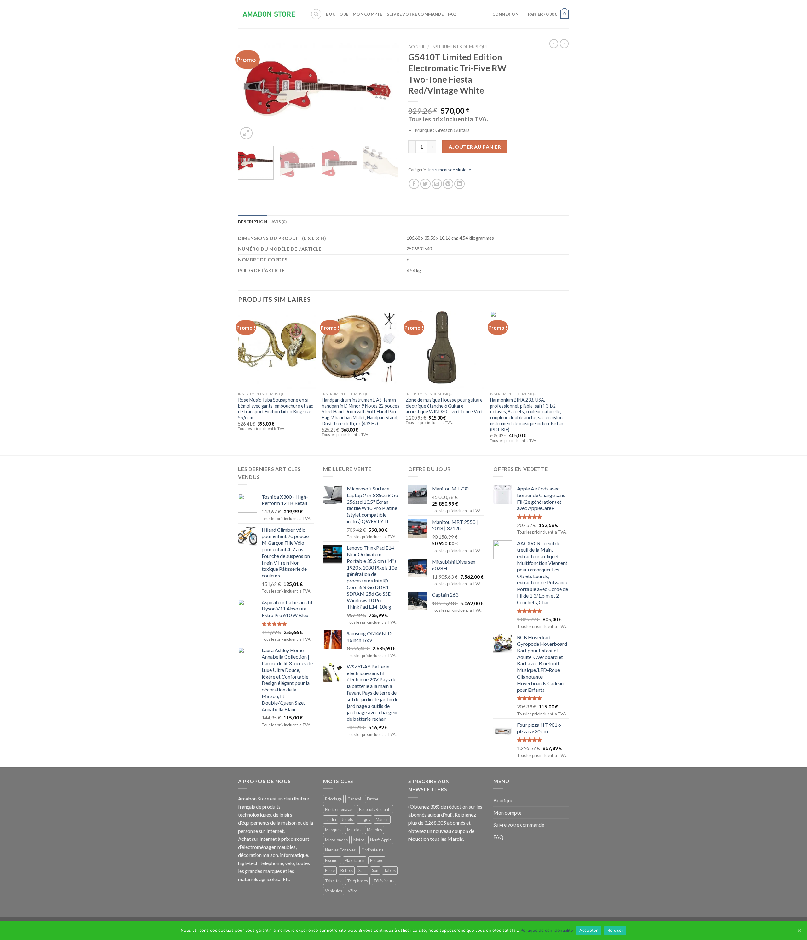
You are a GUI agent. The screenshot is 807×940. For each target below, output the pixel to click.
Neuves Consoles (340, 849)
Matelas (354, 829)
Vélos (352, 890)
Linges (364, 819)
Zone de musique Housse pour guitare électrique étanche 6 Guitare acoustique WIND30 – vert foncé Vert (444, 405)
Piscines (332, 860)
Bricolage (333, 798)
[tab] (252, 221)
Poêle (330, 870)
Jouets (347, 819)
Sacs (362, 870)
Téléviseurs (384, 880)
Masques (333, 829)
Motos (358, 839)
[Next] (387, 91)
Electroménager (339, 809)
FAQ (452, 14)
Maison (382, 819)
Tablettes (333, 880)
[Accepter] (799, 930)
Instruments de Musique (459, 46)
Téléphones (357, 880)
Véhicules (333, 890)
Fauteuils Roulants (375, 809)
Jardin (330, 819)
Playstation (354, 860)
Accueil (416, 46)
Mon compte (367, 14)
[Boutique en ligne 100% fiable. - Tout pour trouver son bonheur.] (269, 14)
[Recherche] (316, 14)
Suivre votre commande (415, 14)
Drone (372, 798)
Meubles (374, 829)
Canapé (354, 798)
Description (252, 221)
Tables (390, 870)
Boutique (337, 14)
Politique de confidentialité (546, 930)
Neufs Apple (381, 839)
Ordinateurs (372, 849)
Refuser (615, 930)
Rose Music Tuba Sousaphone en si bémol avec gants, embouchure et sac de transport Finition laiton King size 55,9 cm (275, 408)
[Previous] (249, 91)
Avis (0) (279, 221)
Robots (346, 870)
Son (375, 870)
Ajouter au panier (475, 147)
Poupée (376, 860)
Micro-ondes (336, 839)
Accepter (588, 930)
